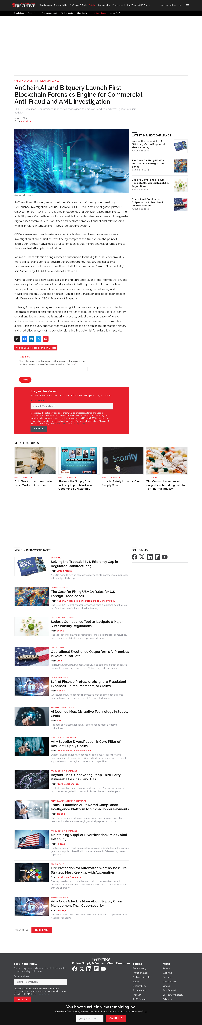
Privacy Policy (79, 424)
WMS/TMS (56, 558)
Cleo (59, 660)
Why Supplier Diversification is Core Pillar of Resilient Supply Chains (85, 744)
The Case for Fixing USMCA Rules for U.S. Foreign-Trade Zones (148, 163)
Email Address (39, 401)
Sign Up (39, 428)
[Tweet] (38, 339)
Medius (61, 690)
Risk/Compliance (49, 81)
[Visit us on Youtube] (165, 556)
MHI (59, 720)
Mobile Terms (61, 424)
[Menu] (187, 5)
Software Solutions (62, 618)
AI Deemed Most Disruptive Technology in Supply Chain (89, 714)
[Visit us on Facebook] (134, 556)
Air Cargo (151, 477)
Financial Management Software (68, 801)
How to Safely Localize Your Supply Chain (121, 483)
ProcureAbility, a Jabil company (74, 750)
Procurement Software (64, 738)
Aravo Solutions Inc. (68, 784)
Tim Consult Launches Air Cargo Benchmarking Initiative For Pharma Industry (166, 485)
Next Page (41, 930)
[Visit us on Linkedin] (150, 556)
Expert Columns (59, 588)
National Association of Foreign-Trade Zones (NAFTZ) (86, 601)
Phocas (61, 844)
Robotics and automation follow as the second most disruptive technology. (84, 726)
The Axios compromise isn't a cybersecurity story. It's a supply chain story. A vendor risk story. (89, 916)
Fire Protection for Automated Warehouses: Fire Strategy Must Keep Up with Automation (89, 870)
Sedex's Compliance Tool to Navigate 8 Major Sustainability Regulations (150, 182)
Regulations (58, 648)
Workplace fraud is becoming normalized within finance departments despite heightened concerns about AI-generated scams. (87, 696)
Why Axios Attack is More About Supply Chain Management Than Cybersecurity (86, 903)
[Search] (180, 5)
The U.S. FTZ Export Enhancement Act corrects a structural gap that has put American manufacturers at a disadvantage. (89, 607)
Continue (115, 1018)
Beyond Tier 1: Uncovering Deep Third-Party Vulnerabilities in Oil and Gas (86, 777)
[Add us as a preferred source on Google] (46, 339)
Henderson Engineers (69, 877)
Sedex (60, 630)
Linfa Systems (64, 571)
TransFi (61, 814)
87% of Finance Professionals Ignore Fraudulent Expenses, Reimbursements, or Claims (88, 684)
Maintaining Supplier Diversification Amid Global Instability (89, 837)
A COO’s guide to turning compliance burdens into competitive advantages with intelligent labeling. (89, 577)
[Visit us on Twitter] (142, 556)
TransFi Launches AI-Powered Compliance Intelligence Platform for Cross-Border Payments (90, 807)
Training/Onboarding (63, 708)
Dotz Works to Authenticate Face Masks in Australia (33, 483)
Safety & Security (25, 81)
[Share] (24, 339)
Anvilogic (62, 910)
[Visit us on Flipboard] (157, 556)
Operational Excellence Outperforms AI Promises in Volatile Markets (148, 202)
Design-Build (57, 864)
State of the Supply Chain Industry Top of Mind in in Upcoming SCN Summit (75, 485)
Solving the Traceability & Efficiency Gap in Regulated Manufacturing (148, 144)
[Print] (17, 339)
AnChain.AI (26, 121)
